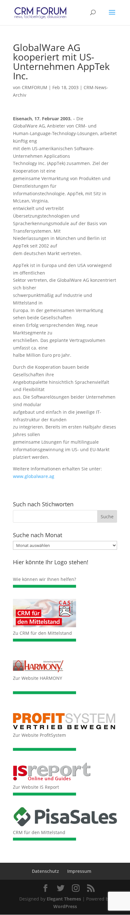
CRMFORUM (34, 87)
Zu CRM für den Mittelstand (42, 633)
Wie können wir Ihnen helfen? (44, 579)
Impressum (79, 871)
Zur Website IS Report (36, 787)
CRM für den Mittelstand (39, 832)
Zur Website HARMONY (37, 678)
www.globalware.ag (33, 476)
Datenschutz (45, 871)
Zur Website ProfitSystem (39, 735)
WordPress (65, 906)
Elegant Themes (64, 899)
